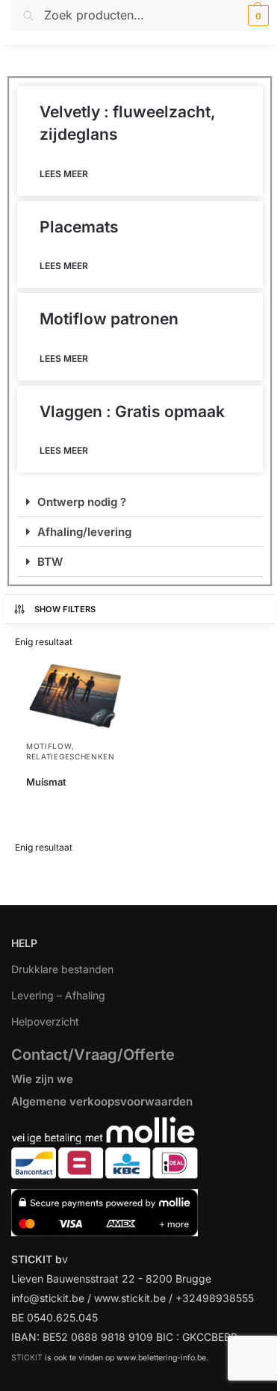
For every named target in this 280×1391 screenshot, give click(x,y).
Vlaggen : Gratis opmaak (132, 411)
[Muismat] (74, 696)
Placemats (79, 227)
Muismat (46, 782)
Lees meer (64, 173)
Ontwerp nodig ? (81, 502)
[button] (256, 15)
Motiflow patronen (109, 318)
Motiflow (49, 745)
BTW (50, 562)
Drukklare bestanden (62, 969)
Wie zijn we (42, 1079)
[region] (140, 1282)
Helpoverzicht (45, 1021)
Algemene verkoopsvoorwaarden (102, 1101)
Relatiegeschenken (70, 756)
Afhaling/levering (84, 532)
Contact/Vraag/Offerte (93, 1055)
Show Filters (65, 609)
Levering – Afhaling (58, 995)
